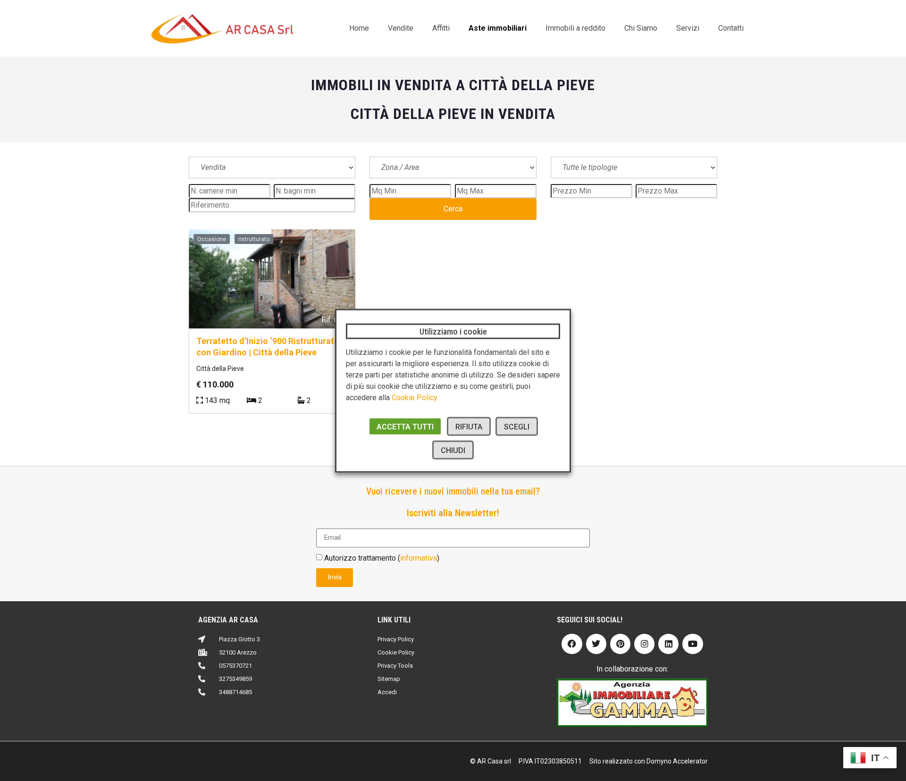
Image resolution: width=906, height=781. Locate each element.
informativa (418, 557)
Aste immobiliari (498, 28)
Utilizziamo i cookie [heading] (453, 331)
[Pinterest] (620, 644)
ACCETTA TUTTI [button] (405, 426)
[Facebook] (572, 644)
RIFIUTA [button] (468, 426)
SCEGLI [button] (516, 426)
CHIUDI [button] (453, 449)
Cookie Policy (414, 397)
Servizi (687, 28)
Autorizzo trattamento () (381, 557)
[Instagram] (644, 644)
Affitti (441, 28)
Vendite (400, 28)
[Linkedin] (668, 644)
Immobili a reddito (575, 28)
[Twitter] (596, 644)
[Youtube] (692, 644)
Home (359, 28)
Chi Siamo (640, 28)
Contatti (731, 28)
